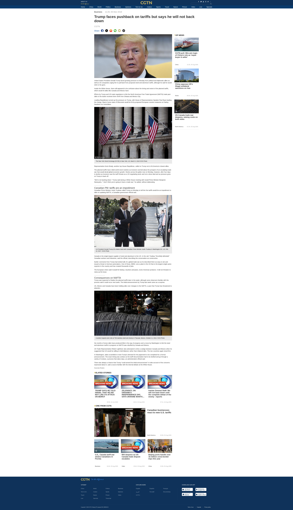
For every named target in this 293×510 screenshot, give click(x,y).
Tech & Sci (139, 7)
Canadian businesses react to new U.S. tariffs (159, 411)
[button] (98, 431)
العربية (137, 492)
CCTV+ (138, 495)
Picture (184, 7)
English (138, 488)
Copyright (199, 507)
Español (152, 488)
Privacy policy (207, 507)
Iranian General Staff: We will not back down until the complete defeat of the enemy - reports (159, 393)
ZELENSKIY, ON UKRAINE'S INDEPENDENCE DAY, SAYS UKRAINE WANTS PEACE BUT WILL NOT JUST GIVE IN (132, 393)
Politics (108, 7)
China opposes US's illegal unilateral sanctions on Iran (184, 86)
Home (83, 7)
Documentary (166, 491)
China (91, 7)
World (99, 7)
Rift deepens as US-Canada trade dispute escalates (131, 457)
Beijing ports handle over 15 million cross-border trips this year (159, 457)
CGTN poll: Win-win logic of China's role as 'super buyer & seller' (186, 55)
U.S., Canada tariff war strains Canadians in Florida (104, 457)
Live (200, 7)
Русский (152, 491)
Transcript (108, 498)
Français (165, 488)
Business (118, 7)
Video (193, 7)
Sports (158, 7)
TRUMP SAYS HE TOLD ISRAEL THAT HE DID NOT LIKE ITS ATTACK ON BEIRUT (105, 393)
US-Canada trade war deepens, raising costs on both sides (186, 117)
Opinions (128, 7)
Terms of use (191, 507)
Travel (167, 7)
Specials (209, 7)
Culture (149, 7)
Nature (175, 7)
